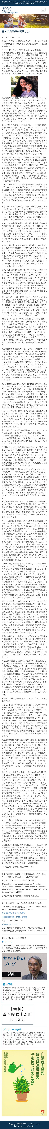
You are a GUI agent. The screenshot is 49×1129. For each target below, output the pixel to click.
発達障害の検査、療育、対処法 (14, 917)
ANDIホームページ (9, 924)
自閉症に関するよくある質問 (13, 913)
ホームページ (7, 942)
